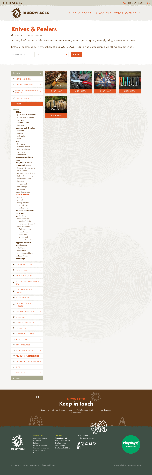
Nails (19, 138)
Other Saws (21, 154)
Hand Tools (23, 234)
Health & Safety (22, 298)
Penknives (21, 200)
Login (141, 3)
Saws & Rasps (22, 170)
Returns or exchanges (40, 445)
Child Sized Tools (23, 226)
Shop (72, 13)
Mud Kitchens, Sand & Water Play (27, 282)
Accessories (21, 189)
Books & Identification (25, 350)
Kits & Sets (21, 125)
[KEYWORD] (22, 54)
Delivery (36, 443)
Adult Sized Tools (23, 218)
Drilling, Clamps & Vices (26, 173)
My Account (37, 440)
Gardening (20, 317)
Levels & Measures (23, 192)
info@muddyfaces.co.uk (85, 438)
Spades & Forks (25, 221)
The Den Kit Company (24, 84)
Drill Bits (20, 120)
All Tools (16, 109)
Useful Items (20, 248)
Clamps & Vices (23, 122)
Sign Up (132, 3)
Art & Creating (22, 339)
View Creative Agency (134, 465)
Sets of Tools (23, 237)
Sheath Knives (22, 205)
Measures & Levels (24, 178)
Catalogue (132, 13)
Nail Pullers (21, 136)
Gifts (18, 367)
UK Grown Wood (23, 345)
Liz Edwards (20, 373)
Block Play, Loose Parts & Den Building (27, 91)
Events (118, 13)
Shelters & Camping (24, 276)
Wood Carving (22, 208)
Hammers (20, 130)
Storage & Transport (25, 323)
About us (105, 13)
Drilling (18, 112)
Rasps (18, 160)
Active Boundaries (23, 79)
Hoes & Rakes (24, 232)
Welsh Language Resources (27, 356)
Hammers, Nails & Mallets (25, 128)
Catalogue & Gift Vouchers (27, 361)
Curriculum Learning (25, 334)
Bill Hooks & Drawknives (25, 210)
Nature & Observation (25, 311)
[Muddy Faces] (30, 18)
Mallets (20, 133)
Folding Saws (22, 152)
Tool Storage (22, 186)
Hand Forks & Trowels (27, 224)
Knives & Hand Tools (25, 176)
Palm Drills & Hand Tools (26, 114)
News (35, 453)
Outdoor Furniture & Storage (25, 291)
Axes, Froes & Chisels (24, 162)
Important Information (41, 448)
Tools (30, 35)
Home (16, 35)
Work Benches (21, 245)
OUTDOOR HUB (71, 47)
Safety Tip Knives (23, 202)
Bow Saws (21, 144)
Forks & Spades (25, 229)
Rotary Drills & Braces (25, 117)
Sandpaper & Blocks (25, 253)
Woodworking (22, 98)
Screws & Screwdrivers (24, 157)
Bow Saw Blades (23, 146)
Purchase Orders (39, 450)
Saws (17, 141)
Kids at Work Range (23, 165)
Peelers (20, 197)
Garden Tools (22, 184)
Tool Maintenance (22, 256)
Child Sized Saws (23, 149)
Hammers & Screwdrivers (26, 168)
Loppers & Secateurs (23, 242)
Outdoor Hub (87, 13)
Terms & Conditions (40, 438)
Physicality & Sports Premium (24, 304)
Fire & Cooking (22, 270)
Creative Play (21, 328)
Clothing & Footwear (25, 265)
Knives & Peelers (22, 194)
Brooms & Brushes (26, 240)
